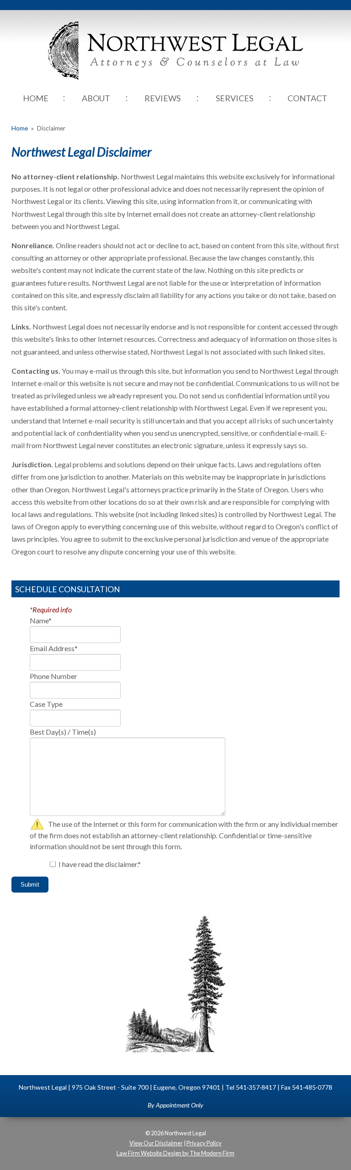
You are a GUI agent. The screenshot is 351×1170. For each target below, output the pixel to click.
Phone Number (53, 676)
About (96, 98)
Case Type (46, 704)
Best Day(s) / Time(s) (63, 731)
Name (41, 620)
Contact (307, 98)
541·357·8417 (256, 1087)
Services (234, 98)
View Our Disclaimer (156, 1143)
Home (35, 98)
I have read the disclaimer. (99, 864)
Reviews (162, 98)
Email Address (54, 648)
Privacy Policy (204, 1143)
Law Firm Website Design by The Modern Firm (175, 1153)
